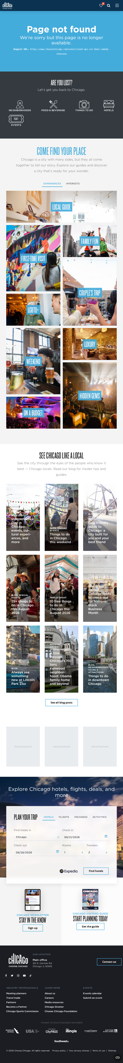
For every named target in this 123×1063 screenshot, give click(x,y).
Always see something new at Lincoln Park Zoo (23, 678)
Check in (67, 830)
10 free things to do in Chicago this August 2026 (60, 607)
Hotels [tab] (49, 817)
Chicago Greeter (54, 1006)
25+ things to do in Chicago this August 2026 (22, 607)
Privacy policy (59, 1050)
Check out (20, 845)
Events (16, 125)
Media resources (54, 1002)
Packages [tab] (80, 817)
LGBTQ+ (33, 309)
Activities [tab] (100, 817)
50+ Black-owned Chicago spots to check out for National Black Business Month (99, 599)
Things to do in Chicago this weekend (60, 538)
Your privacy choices (79, 1050)
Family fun (89, 241)
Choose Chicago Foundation (61, 1011)
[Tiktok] (30, 975)
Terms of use (98, 1050)
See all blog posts (61, 702)
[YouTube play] (24, 975)
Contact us (109, 962)
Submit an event (92, 997)
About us (50, 993)
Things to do (84, 110)
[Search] (108, 5)
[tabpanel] (61, 852)
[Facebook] (5, 975)
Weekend (33, 361)
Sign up (32, 928)
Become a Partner (16, 1006)
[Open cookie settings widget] (117, 1057)
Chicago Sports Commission (22, 1011)
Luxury (89, 344)
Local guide (61, 207)
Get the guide (90, 926)
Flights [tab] (64, 817)
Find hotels (96, 871)
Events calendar (92, 993)
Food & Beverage (53, 110)
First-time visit (33, 258)
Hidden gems (90, 395)
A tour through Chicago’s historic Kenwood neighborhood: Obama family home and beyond (61, 668)
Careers (49, 997)
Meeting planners (16, 993)
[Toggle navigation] (117, 5)
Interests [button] (73, 183)
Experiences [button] (52, 183)
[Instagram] (18, 975)
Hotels (109, 110)
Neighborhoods (20, 110)
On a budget (33, 412)
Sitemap (112, 1050)
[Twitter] (12, 975)
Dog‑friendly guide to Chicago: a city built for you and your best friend (98, 532)
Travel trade (13, 997)
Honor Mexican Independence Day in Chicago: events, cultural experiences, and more (22, 526)
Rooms (66, 845)
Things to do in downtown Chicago (98, 680)
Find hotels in (22, 830)
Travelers (92, 845)
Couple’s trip (89, 292)
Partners (11, 1002)
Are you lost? (61, 82)
